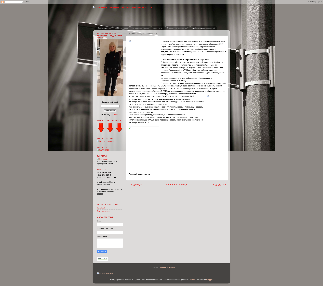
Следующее (135, 184)
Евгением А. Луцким (167, 267)
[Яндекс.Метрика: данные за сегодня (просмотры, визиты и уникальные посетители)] (105, 273)
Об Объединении (121, 28)
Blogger (209, 280)
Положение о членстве (140, 28)
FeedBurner (115, 115)
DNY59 (192, 280)
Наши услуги (158, 28)
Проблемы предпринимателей (203, 28)
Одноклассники (103, 211)
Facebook (101, 208)
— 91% (102, 258)
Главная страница (104, 28)
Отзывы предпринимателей (177, 28)
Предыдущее (218, 184)
